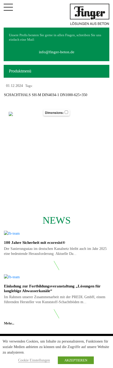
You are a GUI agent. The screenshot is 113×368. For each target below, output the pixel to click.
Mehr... (9, 323)
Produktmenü (20, 71)
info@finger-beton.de (56, 52)
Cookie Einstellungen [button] (34, 360)
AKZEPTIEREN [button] (75, 360)
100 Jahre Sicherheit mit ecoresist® (34, 242)
